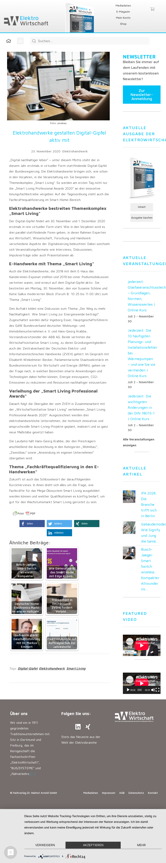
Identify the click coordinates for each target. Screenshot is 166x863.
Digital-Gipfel (27, 668)
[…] (32, 774)
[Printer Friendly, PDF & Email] (24, 513)
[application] (142, 683)
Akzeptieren (93, 845)
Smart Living (75, 668)
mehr (141, 845)
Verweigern (45, 845)
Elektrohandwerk (75, 151)
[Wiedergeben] (128, 690)
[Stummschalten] (153, 690)
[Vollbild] (157, 690)
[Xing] (88, 727)
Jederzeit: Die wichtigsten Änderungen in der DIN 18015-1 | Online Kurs (141, 407)
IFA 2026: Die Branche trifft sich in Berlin (149, 504)
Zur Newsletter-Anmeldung (141, 94)
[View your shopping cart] (152, 9)
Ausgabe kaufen (141, 217)
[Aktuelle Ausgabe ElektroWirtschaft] (142, 177)
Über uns (19, 713)
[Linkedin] (78, 727)
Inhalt (142, 206)
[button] (20, 41)
